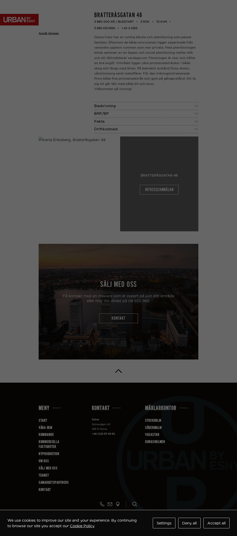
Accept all (216, 523)
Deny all (189, 523)
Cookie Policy (82, 526)
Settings (164, 523)
